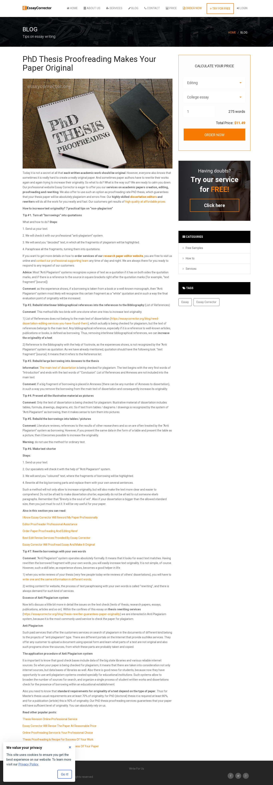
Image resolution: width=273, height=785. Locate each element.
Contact (153, 8)
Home (73, 8)
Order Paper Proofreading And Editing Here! (50, 531)
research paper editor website (123, 256)
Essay (185, 302)
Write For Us (136, 768)
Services (115, 8)
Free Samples (194, 248)
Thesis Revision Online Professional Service (50, 719)
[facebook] (231, 776)
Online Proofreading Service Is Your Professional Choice (58, 732)
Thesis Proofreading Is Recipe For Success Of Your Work (58, 739)
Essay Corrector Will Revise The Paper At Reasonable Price (59, 726)
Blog (134, 8)
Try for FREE (221, 8)
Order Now (214, 135)
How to (190, 258)
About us (93, 8)
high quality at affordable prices (145, 201)
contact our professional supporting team (62, 260)
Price (173, 8)
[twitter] (238, 776)
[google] (246, 776)
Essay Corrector (206, 302)
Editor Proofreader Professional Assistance (50, 524)
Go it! (64, 774)
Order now (193, 8)
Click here (214, 205)
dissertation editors (143, 196)
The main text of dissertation (58, 367)
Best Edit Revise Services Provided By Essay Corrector (56, 537)
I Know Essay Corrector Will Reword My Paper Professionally (60, 517)
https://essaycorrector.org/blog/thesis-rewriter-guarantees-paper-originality (72, 614)
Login (243, 8)
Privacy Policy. (28, 764)
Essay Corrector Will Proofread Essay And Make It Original (59, 544)
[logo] (38, 6)
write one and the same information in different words (57, 579)
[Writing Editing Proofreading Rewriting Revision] (214, 82)
